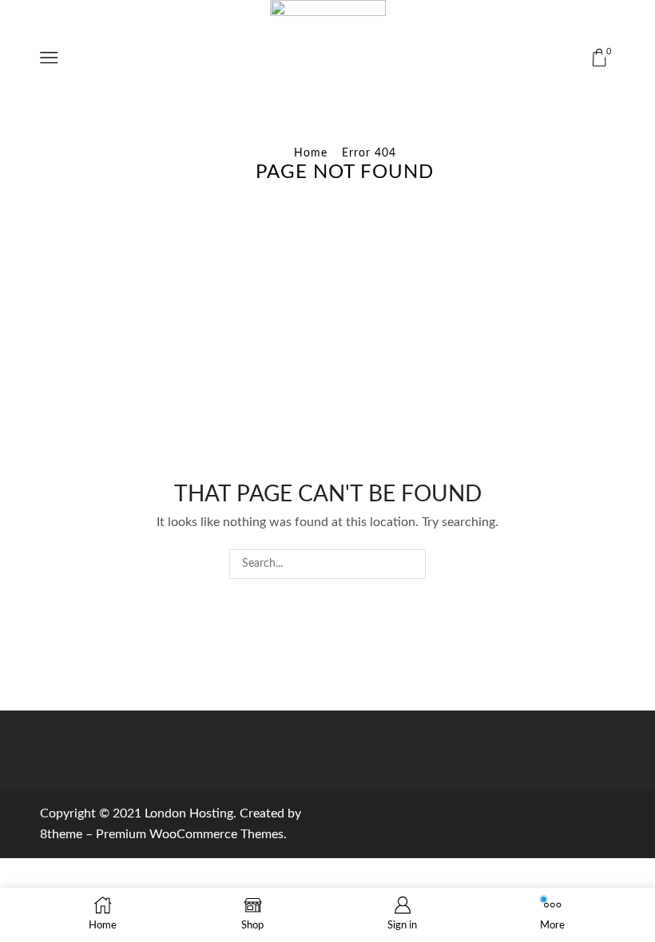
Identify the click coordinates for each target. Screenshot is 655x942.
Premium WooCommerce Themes (190, 834)
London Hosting (189, 813)
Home (311, 153)
